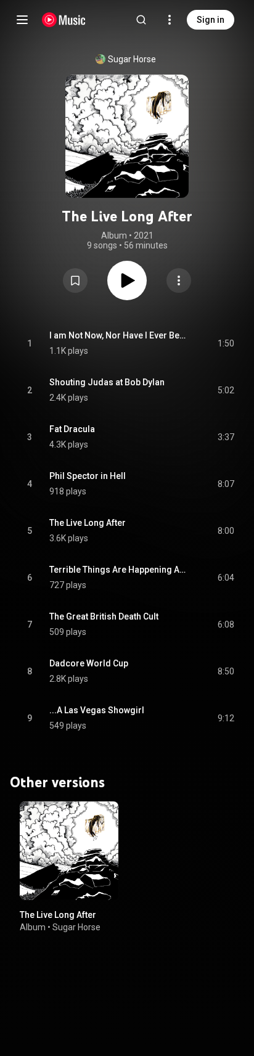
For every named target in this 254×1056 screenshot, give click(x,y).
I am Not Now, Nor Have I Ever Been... (119, 335)
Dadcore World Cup (88, 663)
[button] (75, 280)
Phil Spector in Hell (87, 476)
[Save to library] (75, 280)
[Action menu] (178, 280)
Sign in (210, 20)
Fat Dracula (72, 429)
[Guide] (22, 19)
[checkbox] (225, 343)
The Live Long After (87, 523)
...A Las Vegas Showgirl (96, 710)
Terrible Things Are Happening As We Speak (119, 570)
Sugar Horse (132, 59)
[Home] (64, 19)
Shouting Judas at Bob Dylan (107, 382)
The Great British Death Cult (103, 616)
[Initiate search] (141, 20)
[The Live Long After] (69, 850)
